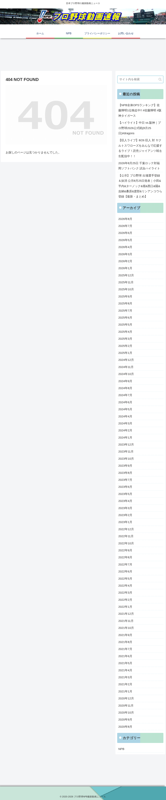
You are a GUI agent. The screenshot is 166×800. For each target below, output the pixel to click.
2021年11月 (126, 621)
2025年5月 (125, 324)
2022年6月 (125, 571)
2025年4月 (125, 331)
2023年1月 (125, 522)
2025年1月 (125, 352)
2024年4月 (125, 416)
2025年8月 (125, 303)
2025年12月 (126, 275)
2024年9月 (125, 381)
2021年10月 (126, 628)
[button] (160, 79)
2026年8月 (125, 219)
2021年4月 (125, 670)
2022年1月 (125, 606)
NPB (121, 749)
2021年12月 (126, 613)
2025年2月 (125, 346)
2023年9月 (125, 465)
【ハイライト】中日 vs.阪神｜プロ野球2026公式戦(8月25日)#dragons (139, 128)
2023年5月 (125, 494)
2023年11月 (126, 451)
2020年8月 (125, 726)
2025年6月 (125, 317)
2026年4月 (125, 247)
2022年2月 (125, 599)
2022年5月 (125, 578)
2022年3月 (125, 592)
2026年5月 (125, 240)
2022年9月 (125, 550)
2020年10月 (126, 712)
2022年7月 (125, 564)
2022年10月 (126, 543)
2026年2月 (125, 261)
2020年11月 (126, 705)
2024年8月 (125, 388)
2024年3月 (125, 423)
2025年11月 (126, 282)
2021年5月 (125, 663)
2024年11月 (126, 367)
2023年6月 (125, 486)
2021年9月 (125, 635)
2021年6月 (125, 656)
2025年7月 (125, 310)
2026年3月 (125, 254)
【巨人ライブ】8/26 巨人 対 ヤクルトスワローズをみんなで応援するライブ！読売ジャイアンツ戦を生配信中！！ (140, 148)
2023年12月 (126, 444)
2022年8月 (125, 557)
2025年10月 (126, 289)
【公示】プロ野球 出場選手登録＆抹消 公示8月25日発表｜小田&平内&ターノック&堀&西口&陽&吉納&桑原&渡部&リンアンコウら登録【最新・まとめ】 (140, 186)
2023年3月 (125, 508)
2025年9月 (125, 296)
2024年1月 (125, 437)
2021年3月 (125, 677)
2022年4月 (125, 585)
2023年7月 (125, 479)
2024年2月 (125, 430)
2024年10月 (126, 374)
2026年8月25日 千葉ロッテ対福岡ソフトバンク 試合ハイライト (139, 166)
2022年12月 (126, 529)
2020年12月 (126, 698)
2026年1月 (125, 268)
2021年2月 (125, 684)
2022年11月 (126, 536)
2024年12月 (126, 359)
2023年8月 (125, 472)
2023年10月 (126, 458)
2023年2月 (125, 515)
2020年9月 (125, 719)
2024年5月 (125, 409)
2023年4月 (125, 501)
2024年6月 (125, 402)
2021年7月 (125, 649)
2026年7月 (125, 226)
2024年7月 (125, 395)
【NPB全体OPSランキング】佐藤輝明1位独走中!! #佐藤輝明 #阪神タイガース (139, 110)
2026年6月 (125, 233)
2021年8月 (125, 642)
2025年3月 (125, 338)
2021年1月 (125, 691)
